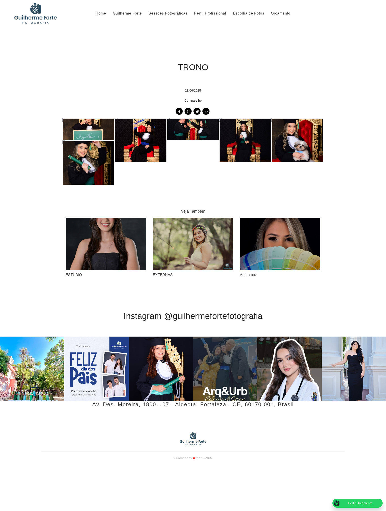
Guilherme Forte (127, 13)
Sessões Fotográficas (168, 13)
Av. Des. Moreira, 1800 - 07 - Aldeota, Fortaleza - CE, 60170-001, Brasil (193, 404)
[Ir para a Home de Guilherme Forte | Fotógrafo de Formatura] (35, 13)
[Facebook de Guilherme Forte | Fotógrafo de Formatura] (187, 418)
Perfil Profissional (210, 13)
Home (101, 13)
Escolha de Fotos (248, 13)
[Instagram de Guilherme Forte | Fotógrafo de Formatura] (197, 418)
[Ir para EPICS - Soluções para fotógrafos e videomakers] (193, 458)
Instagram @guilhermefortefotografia (193, 316)
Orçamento (280, 13)
